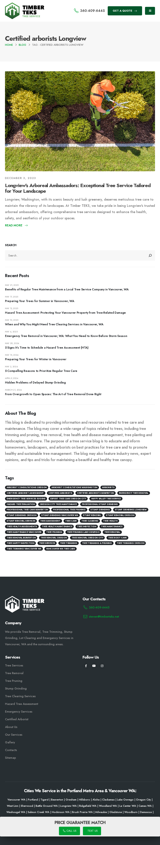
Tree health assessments (22, 526)
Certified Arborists (60, 493)
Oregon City (143, 800)
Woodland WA (108, 806)
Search (10, 245)
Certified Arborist (16, 719)
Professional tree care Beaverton (27, 509)
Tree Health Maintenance (57, 526)
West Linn (12, 806)
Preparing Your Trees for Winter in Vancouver (35, 359)
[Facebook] (85, 665)
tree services (47, 543)
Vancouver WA (16, 800)
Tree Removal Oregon (54, 537)
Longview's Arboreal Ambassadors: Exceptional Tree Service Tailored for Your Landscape (78, 188)
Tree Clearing (89, 520)
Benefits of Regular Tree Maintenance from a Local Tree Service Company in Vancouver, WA (67, 289)
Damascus (146, 812)
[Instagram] (102, 665)
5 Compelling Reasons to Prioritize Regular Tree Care (41, 371)
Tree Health (110, 520)
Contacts (11, 750)
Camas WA (145, 806)
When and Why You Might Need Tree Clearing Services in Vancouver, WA (54, 324)
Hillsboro (84, 800)
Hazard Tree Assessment (21, 704)
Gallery (10, 742)
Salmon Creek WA (38, 812)
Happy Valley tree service (106, 498)
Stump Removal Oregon (120, 515)
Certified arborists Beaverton (95, 493)
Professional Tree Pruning (69, 509)
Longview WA (68, 806)
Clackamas (108, 800)
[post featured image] (80, 121)
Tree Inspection (86, 526)
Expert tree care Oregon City (68, 498)
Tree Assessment (50, 520)
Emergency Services (18, 711)
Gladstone (115, 812)
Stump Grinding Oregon (21, 515)
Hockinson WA (61, 812)
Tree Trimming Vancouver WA (24, 548)
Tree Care (71, 520)
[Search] (150, 255)
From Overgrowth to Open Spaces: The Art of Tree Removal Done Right (53, 394)
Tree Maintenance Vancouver (24, 532)
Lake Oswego (125, 800)
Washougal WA (15, 812)
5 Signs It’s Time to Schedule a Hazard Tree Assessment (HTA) (47, 347)
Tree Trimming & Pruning (97, 543)
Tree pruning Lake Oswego (83, 532)
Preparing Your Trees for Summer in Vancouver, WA (39, 301)
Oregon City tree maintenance (58, 504)
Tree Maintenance (111, 526)
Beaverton (57, 800)
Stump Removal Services (21, 520)
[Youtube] (94, 665)
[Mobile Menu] (150, 11)
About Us (11, 727)
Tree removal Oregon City (87, 537)
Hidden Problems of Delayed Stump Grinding (35, 382)
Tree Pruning (54, 532)
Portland (33, 800)
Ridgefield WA (87, 806)
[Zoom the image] (24, 5)
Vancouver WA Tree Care (60, 548)
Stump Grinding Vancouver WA (59, 515)
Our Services (13, 735)
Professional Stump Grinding (100, 504)
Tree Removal (112, 532)
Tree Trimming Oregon (130, 543)
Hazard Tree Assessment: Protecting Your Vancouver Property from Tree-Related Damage (65, 313)
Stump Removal (92, 515)
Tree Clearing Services (20, 696)
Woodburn (131, 812)
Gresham (71, 800)
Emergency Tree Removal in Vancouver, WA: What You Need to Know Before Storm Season (66, 336)
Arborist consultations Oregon (27, 487)
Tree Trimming (68, 543)
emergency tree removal (133, 493)
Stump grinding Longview (131, 509)
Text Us (92, 831)
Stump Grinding (100, 509)
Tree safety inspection (20, 543)
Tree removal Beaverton (21, 537)
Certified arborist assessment (25, 493)
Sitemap (10, 758)
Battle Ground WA (47, 806)
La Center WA (127, 806)
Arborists (108, 487)
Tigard (44, 800)
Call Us (71, 831)
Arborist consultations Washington (74, 487)
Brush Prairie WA (82, 812)
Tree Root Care (117, 537)
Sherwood (27, 806)
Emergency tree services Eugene (26, 498)
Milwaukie (101, 812)
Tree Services (14, 665)
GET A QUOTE (123, 11)
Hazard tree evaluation (21, 504)
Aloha (96, 800)
